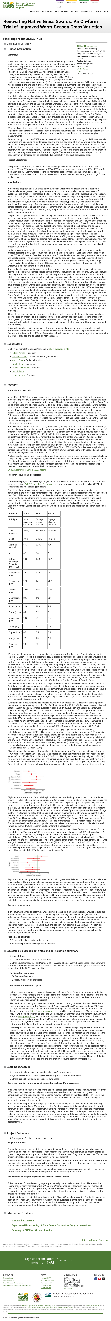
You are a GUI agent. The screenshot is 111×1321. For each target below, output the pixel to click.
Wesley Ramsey (83, 69)
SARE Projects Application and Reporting (17, 1285)
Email (79, 71)
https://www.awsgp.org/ (41, 1011)
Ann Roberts (18, 371)
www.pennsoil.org (26, 1016)
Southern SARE (46, 1285)
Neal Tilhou (17, 363)
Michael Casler (19, 356)
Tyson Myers (18, 375)
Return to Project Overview (95, 1240)
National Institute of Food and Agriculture (59, 1307)
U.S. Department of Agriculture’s (36, 1307)
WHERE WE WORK (61, 12)
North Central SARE (48, 1280)
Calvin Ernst (18, 360)
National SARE (46, 1278)
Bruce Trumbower (21, 367)
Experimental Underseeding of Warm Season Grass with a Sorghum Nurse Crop (51, 1225)
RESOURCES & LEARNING (91, 12)
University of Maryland (91, 1306)
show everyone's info (59, 348)
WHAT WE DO (47, 12)
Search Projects (8, 1280)
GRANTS (74, 12)
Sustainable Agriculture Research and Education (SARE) (37, 1306)
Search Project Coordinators (13, 1283)
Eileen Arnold (18, 352)
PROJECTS (34, 12)
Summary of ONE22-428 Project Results (32, 1230)
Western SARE (46, 1288)
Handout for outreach (23, 1220)
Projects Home (8, 1278)
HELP (106, 12)
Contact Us (68, 1288)
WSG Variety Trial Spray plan (38, 484)
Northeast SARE (46, 1283)
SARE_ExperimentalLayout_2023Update (27, 469)
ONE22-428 (88, 46)
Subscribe (63, 1260)
